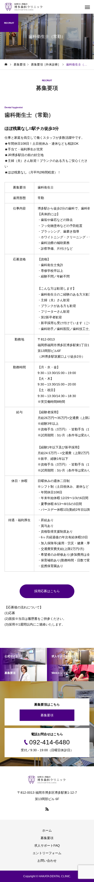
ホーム (47, 830)
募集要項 (47, 715)
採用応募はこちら (47, 591)
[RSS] (47, 809)
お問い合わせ (47, 860)
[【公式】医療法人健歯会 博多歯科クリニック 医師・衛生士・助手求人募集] (24, 7)
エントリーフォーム (47, 853)
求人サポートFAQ (47, 845)
